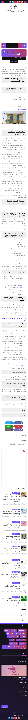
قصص (11, 640)
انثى (23, 415)
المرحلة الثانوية (20, 640)
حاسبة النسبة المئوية (20, 677)
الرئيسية (21, 46)
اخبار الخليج (21, 630)
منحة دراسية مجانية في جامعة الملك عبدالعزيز (16, 647)
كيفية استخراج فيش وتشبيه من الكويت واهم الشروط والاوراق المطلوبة (12, 550)
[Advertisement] (14, 28)
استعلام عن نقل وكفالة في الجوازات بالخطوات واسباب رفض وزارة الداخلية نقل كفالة (11, 600)
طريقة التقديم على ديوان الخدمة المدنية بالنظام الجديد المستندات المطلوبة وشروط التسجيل (11, 513)
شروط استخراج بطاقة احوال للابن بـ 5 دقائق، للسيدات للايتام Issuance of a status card (11, 563)
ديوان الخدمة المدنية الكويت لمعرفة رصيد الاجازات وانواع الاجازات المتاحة (11, 537)
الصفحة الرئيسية (21, 59)
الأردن (13, 630)
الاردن (23, 613)
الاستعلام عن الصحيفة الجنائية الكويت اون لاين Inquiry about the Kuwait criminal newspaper (11, 525)
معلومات (14, 6)
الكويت (15, 59)
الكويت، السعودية (12, 637)
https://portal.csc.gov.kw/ (22, 109)
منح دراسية (13, 643)
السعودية (22, 616)
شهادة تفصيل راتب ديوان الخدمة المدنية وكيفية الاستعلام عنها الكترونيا (12, 586)
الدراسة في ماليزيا (20, 633)
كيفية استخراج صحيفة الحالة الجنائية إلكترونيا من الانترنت (10, 575)
